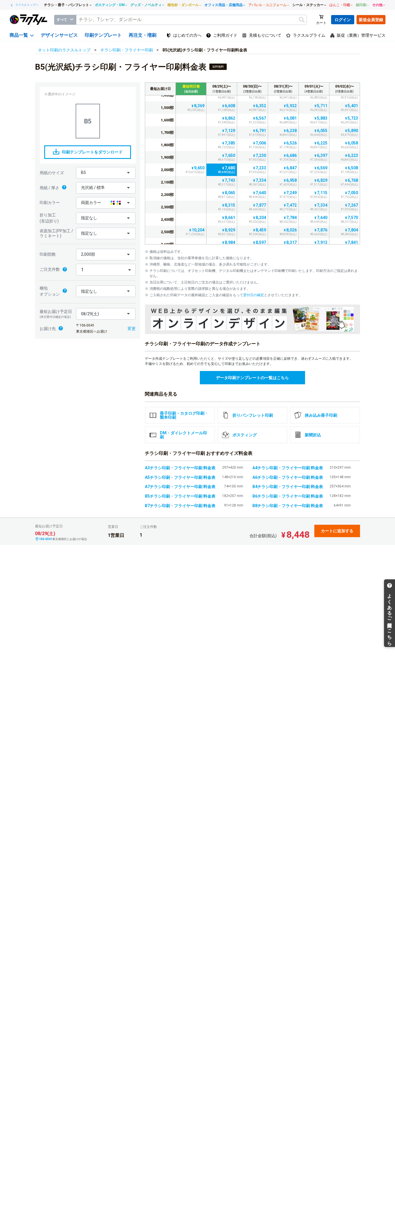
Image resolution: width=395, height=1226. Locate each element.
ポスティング (244, 435)
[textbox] (191, 20)
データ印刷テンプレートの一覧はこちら (252, 377)
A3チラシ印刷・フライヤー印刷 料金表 (180, 467)
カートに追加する (337, 530)
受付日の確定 (253, 295)
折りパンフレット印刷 (252, 415)
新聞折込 (313, 435)
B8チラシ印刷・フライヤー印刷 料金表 (287, 505)
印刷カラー (50, 202)
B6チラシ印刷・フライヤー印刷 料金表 (287, 496)
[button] (106, 173)
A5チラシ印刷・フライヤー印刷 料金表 (180, 477)
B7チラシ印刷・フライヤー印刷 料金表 (180, 505)
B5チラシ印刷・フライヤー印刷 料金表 (180, 496)
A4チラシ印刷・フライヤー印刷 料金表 (287, 467)
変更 (132, 328)
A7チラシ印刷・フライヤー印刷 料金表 (180, 486)
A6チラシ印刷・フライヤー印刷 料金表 (287, 477)
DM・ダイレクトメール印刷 (183, 435)
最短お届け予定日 (56, 313)
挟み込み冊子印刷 (321, 415)
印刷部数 (48, 254)
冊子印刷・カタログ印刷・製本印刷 (184, 415)
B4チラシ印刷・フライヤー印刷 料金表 (287, 486)
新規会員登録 (371, 19)
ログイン (343, 19)
